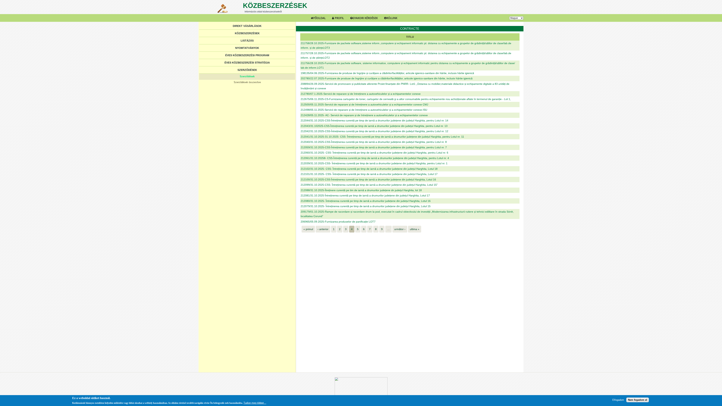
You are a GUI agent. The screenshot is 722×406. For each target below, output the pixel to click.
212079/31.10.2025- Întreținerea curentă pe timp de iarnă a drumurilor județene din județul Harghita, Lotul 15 (366, 206)
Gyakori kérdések (365, 18)
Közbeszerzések (275, 5)
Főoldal (319, 18)
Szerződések (247, 69)
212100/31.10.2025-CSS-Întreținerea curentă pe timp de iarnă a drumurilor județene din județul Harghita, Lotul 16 (368, 179)
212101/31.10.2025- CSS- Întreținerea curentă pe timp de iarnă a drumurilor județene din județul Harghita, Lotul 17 (369, 174)
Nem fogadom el (637, 399)
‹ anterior (323, 229)
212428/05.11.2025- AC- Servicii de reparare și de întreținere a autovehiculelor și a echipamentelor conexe (364, 115)
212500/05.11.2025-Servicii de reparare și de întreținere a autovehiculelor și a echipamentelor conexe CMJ (364, 104)
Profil (339, 18)
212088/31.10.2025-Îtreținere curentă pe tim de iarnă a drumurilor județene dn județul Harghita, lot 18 (361, 190)
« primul (308, 229)
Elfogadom (618, 399)
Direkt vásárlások (247, 25)
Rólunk (391, 18)
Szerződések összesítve (247, 82)
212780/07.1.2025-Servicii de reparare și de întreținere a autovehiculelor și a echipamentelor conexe (361, 93)
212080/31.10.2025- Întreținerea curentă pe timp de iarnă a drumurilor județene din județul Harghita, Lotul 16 (366, 200)
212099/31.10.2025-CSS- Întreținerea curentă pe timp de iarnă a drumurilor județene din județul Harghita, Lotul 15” (369, 184)
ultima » (414, 229)
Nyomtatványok (247, 47)
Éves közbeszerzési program (247, 55)
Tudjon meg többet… (254, 402)
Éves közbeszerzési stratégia (247, 62)
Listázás (247, 40)
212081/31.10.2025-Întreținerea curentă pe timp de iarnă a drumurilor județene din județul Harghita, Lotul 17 (365, 195)
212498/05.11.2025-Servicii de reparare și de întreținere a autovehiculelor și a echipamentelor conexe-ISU (364, 109)
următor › (399, 229)
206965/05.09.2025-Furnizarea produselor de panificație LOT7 (338, 221)
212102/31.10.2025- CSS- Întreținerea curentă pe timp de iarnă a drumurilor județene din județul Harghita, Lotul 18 (369, 168)
